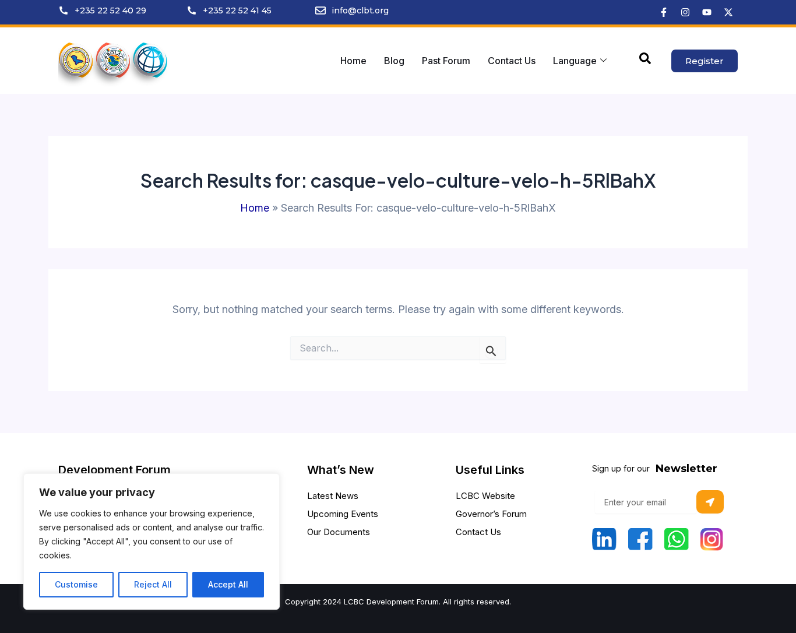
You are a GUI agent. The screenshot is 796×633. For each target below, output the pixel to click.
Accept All (228, 584)
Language (575, 60)
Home (353, 60)
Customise (76, 584)
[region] (151, 541)
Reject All (153, 584)
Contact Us (512, 60)
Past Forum (446, 60)
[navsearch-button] (645, 60)
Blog (394, 60)
